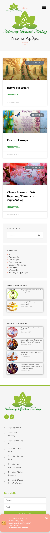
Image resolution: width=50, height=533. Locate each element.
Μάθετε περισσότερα (18, 527)
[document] (25, 266)
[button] (46, 518)
